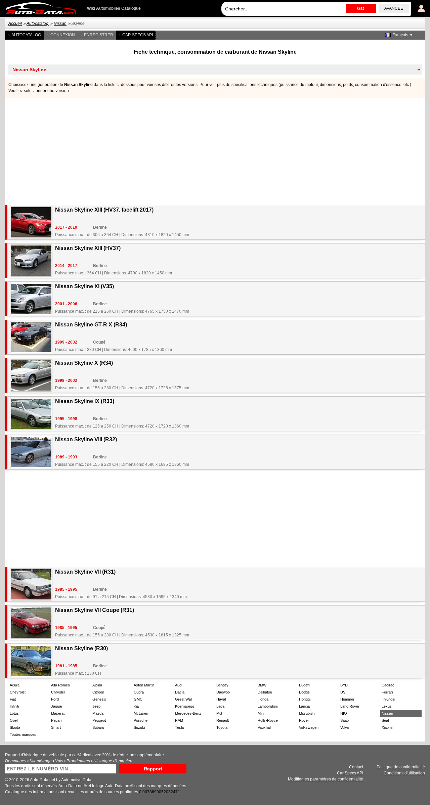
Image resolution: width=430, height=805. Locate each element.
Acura (14, 685)
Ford (55, 699)
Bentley (222, 685)
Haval (221, 699)
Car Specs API (137, 35)
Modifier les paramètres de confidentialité (325, 779)
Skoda (15, 727)
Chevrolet (18, 692)
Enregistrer (98, 35)
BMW (262, 685)
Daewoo (223, 692)
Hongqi (304, 699)
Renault (222, 720)
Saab (344, 720)
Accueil (15, 23)
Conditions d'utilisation (404, 773)
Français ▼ (402, 35)
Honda (263, 699)
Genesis (99, 699)
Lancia (304, 706)
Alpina (97, 685)
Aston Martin (144, 685)
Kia (136, 706)
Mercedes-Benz (188, 713)
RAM (179, 720)
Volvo (344, 727)
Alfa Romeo (60, 685)
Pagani (56, 720)
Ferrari (387, 692)
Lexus (387, 706)
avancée (393, 8)
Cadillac (388, 685)
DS (342, 692)
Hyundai (388, 699)
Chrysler (58, 692)
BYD (344, 685)
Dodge (304, 692)
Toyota (221, 727)
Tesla (179, 727)
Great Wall (183, 699)
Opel (13, 720)
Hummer (347, 699)
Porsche (140, 720)
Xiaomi (387, 727)
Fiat (13, 699)
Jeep (96, 706)
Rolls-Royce (268, 720)
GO (360, 8)
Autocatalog (38, 23)
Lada (220, 706)
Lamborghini (267, 706)
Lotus (14, 713)
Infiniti (14, 706)
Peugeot (99, 720)
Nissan (60, 23)
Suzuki (139, 727)
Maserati (58, 713)
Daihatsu (265, 692)
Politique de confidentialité (401, 767)
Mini (261, 713)
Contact (356, 767)
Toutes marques (23, 734)
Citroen (98, 692)
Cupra (139, 692)
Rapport (153, 768)
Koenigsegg (184, 706)
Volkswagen (308, 727)
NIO (343, 713)
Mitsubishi (307, 713)
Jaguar (56, 706)
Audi (178, 685)
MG (219, 713)
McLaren (141, 713)
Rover (304, 720)
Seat (385, 720)
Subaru (98, 727)
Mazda (97, 713)
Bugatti (304, 685)
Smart (56, 727)
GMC (138, 699)
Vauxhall (264, 727)
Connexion (62, 35)
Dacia (179, 692)
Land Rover (349, 706)
